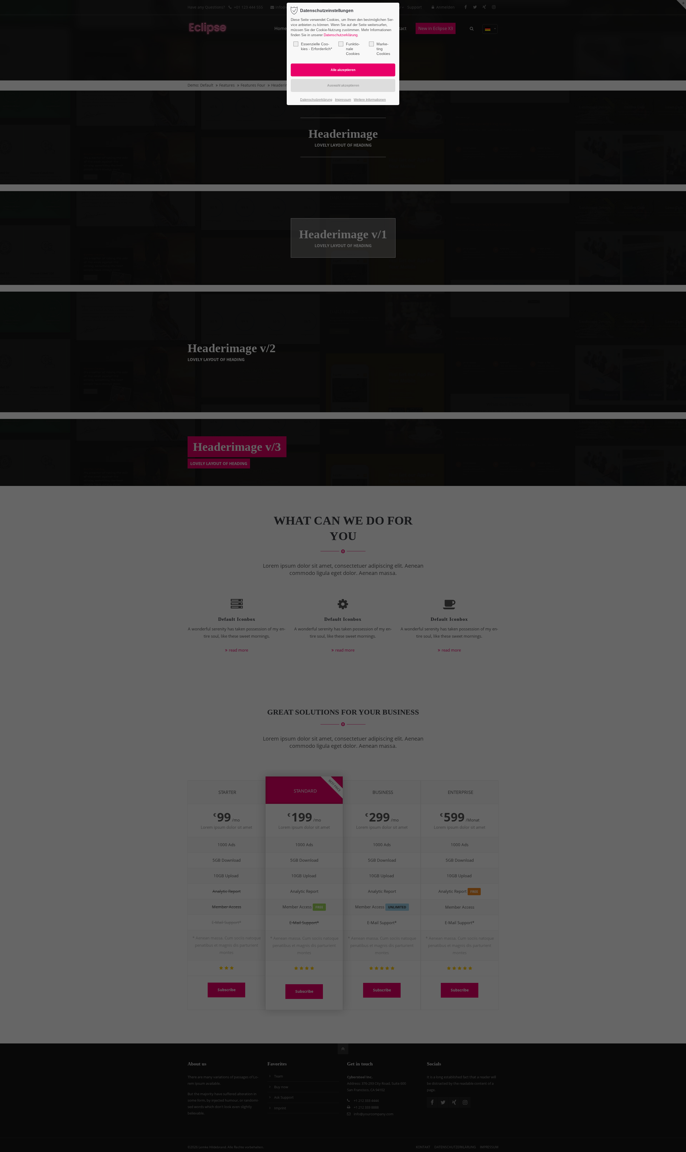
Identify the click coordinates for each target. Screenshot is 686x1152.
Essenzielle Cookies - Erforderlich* (316, 46)
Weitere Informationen (370, 100)
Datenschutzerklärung (340, 35)
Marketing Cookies (383, 49)
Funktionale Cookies (353, 49)
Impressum (343, 100)
